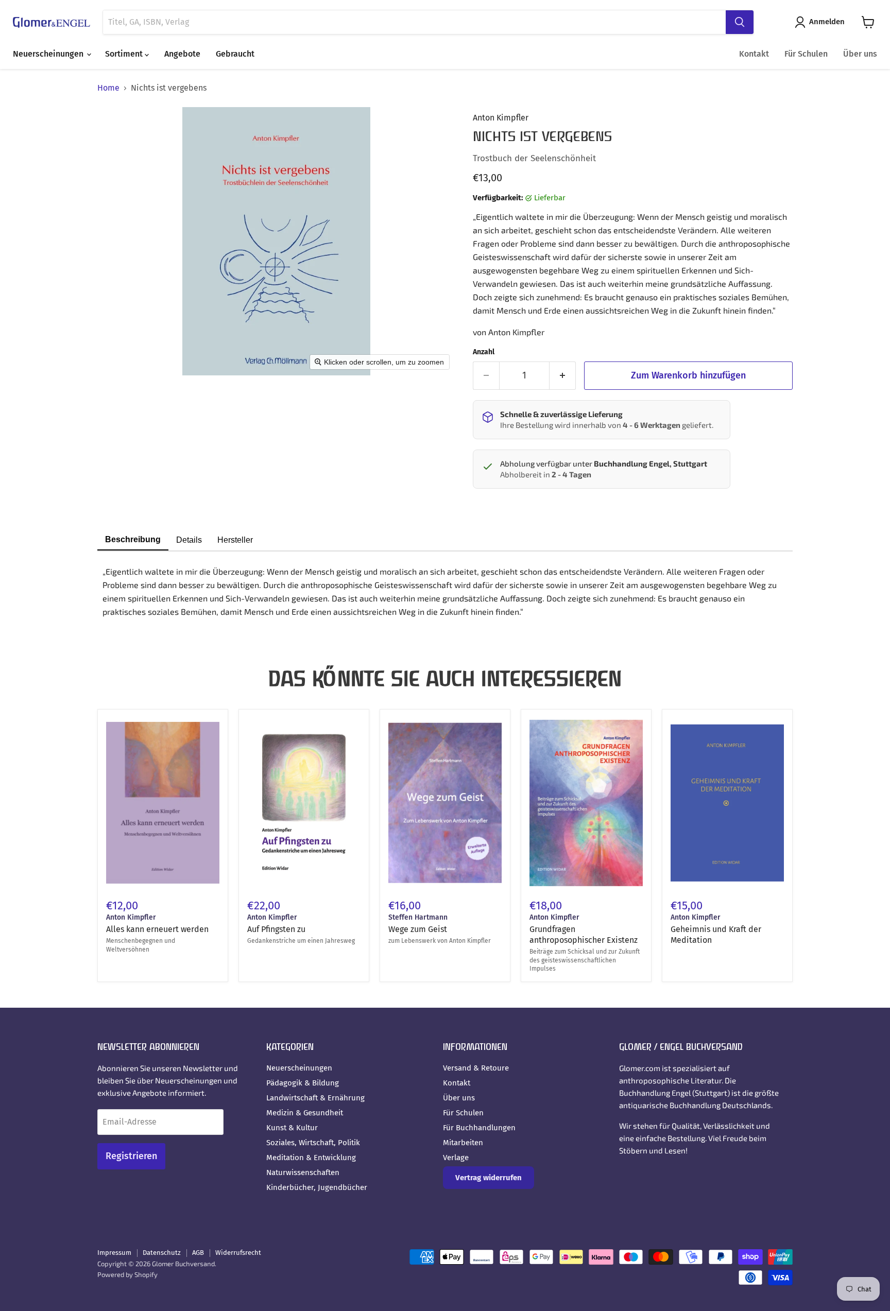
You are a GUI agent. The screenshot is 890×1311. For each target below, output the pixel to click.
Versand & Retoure (476, 1068)
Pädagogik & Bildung (302, 1083)
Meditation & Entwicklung (311, 1157)
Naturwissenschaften (302, 1172)
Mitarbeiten (463, 1142)
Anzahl (483, 352)
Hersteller (235, 540)
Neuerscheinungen (49, 54)
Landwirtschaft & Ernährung (315, 1097)
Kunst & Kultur (292, 1127)
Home (108, 88)
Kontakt (754, 54)
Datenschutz (162, 1252)
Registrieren (131, 1156)
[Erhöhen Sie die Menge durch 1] (563, 375)
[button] (822, 22)
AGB (198, 1252)
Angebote (182, 54)
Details (189, 540)
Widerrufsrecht (238, 1252)
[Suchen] (740, 22)
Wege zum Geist (417, 929)
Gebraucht (235, 54)
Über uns (860, 54)
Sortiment (125, 54)
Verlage (456, 1157)
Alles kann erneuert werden (157, 929)
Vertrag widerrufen (488, 1177)
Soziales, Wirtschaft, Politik (313, 1142)
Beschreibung (133, 539)
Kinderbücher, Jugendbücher (316, 1187)
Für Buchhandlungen (479, 1127)
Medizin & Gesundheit (304, 1112)
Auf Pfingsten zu (276, 929)
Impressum (114, 1252)
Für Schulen (806, 54)
